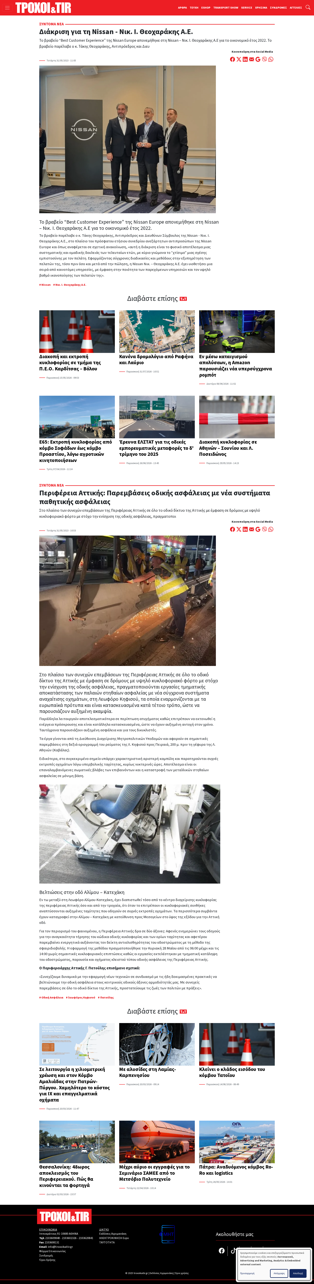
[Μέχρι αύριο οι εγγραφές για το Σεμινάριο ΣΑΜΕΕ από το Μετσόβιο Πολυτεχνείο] (157, 1142)
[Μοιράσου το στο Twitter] (238, 60)
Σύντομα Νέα (51, 24)
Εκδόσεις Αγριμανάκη (112, 1234)
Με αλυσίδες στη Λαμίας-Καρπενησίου (147, 1072)
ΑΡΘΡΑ (182, 8)
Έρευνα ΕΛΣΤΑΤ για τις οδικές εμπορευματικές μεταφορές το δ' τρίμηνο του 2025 (156, 448)
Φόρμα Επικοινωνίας (52, 1251)
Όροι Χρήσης (47, 1260)
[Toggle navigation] (7, 7)
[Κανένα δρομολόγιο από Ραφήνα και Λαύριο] (157, 332)
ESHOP (205, 8)
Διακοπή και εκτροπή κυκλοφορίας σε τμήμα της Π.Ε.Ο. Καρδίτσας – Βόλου (70, 362)
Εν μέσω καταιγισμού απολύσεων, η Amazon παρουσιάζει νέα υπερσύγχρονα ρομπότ (235, 366)
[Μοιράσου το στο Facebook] (232, 60)
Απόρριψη (279, 1273)
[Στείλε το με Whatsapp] (270, 60)
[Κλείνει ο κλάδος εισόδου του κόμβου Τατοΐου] (237, 1044)
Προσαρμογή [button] (247, 1273)
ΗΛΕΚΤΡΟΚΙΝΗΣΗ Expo (114, 1238)
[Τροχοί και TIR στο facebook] (222, 1251)
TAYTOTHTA (107, 1242)
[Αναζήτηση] (308, 7)
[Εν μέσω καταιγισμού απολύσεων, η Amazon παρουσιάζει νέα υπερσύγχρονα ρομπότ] (237, 332)
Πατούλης (107, 998)
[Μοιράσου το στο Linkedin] (245, 60)
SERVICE (246, 8)
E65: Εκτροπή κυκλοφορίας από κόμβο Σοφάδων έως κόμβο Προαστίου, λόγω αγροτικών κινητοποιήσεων (75, 451)
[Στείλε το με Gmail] (257, 60)
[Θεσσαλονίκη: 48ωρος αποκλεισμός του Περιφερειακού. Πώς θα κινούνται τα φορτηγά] (77, 1142)
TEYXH (194, 8)
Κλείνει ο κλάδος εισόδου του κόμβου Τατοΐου (232, 1072)
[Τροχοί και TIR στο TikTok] (233, 1251)
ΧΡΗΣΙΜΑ (261, 8)
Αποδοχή (298, 1273)
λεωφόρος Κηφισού (81, 998)
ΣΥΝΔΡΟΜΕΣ (278, 8)
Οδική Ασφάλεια (52, 998)
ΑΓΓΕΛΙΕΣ (296, 8)
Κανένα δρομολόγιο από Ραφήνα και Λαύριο (156, 359)
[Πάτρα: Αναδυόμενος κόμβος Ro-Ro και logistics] (237, 1142)
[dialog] (274, 1264)
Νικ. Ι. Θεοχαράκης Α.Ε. (70, 285)
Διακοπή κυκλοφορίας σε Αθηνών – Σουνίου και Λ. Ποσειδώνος (228, 448)
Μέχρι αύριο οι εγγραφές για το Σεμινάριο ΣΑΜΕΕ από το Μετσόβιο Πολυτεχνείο (154, 1173)
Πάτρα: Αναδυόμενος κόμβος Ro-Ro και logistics (236, 1170)
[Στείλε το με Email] (251, 60)
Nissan (46, 285)
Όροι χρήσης (182, 1273)
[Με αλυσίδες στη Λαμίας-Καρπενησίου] (157, 1044)
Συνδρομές (46, 1256)
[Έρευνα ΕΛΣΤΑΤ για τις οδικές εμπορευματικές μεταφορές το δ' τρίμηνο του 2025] (157, 417)
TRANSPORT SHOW (225, 8)
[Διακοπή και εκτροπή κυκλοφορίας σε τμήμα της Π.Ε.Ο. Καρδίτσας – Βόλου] (77, 332)
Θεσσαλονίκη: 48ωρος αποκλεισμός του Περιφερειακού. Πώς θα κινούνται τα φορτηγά (66, 1176)
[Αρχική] (44, 7)
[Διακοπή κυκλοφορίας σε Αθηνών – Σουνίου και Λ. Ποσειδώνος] (237, 417)
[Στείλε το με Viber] (264, 60)
